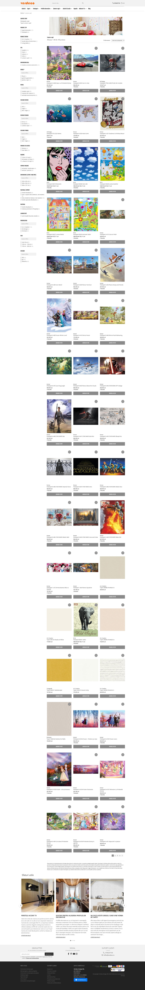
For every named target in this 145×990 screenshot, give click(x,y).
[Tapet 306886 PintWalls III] (112, 567)
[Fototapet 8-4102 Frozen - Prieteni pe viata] (85, 719)
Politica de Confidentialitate (32, 958)
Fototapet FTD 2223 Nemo (54, 133)
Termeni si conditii (51, 971)
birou (23, 122)
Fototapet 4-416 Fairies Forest (81, 335)
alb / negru (25, 110)
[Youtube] (74, 953)
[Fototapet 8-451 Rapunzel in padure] (112, 821)
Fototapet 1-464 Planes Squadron (82, 587)
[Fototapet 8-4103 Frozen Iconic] (112, 719)
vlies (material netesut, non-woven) (32, 198)
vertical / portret (26, 170)
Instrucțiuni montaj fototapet (27, 981)
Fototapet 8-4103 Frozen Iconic (108, 739)
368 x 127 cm (25, 185)
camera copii (25, 125)
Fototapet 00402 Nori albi (80, 184)
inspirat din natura (27, 93)
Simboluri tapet (24, 975)
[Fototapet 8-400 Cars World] (59, 265)
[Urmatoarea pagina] (122, 856)
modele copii (25, 91)
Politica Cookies (51, 981)
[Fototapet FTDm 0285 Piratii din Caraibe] (112, 63)
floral (23, 76)
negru (23, 108)
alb (23, 106)
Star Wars (24, 150)
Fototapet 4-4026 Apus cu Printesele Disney (59, 83)
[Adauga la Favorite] (69, 48)
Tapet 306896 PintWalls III (107, 639)
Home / (22, 13)
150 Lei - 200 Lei (26, 246)
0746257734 (109, 953)
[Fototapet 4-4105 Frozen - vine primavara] (59, 769)
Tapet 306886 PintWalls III (107, 587)
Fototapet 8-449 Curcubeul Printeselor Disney (57, 842)
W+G (48, 182)
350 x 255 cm (25, 181)
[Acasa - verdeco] (32, 3)
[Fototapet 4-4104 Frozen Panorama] (85, 769)
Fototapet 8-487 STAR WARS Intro (82, 487)
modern (24, 50)
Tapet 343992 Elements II (107, 690)
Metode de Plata (51, 977)
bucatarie (24, 123)
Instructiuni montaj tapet (26, 969)
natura (24, 54)
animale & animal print (28, 95)
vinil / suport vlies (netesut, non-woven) (33, 194)
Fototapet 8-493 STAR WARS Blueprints (111, 436)
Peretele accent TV (29, 916)
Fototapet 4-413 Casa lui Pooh (108, 234)
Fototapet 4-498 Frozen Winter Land (57, 335)
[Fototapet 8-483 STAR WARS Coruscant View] (85, 517)
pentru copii (25, 80)
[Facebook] (68, 953)
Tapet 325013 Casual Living (81, 690)
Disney (24, 148)
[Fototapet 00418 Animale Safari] (85, 214)
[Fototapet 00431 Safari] (85, 620)
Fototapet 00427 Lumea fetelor (55, 234)
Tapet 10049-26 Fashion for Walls (56, 739)
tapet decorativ (26, 30)
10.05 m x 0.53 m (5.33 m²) (29, 65)
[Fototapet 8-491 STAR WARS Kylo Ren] (85, 416)
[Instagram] (77, 953)
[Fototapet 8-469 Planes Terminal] (85, 265)
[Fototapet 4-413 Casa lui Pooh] (112, 214)
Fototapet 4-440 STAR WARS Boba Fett (110, 537)
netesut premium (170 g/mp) (30, 209)
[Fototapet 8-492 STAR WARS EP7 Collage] (112, 366)
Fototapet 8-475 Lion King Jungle (56, 386)
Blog (89, 8)
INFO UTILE (23, 965)
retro (23, 56)
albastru (24, 261)
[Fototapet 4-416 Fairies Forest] (85, 315)
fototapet (24, 32)
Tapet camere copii (25, 23)
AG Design (25, 229)
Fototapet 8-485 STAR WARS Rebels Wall (58, 537)
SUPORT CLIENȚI (52, 965)
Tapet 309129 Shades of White (55, 639)
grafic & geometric (27, 78)
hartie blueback (26, 192)
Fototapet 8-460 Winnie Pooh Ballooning (111, 335)
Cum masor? (23, 979)
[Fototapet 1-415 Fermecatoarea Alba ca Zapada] (59, 567)
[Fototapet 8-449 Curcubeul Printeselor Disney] (59, 821)
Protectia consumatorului (53, 979)
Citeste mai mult (26, 935)
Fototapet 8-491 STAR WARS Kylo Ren (83, 436)
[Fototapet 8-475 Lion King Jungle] (59, 366)
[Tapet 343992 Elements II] (112, 670)
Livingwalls (49, 688)
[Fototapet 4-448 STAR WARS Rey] (59, 416)
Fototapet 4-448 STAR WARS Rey (56, 436)
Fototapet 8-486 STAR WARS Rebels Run (111, 487)
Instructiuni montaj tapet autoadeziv (29, 973)
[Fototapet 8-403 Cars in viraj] (85, 63)
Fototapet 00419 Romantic (54, 184)
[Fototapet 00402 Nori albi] (85, 164)
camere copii (25, 58)
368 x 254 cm (25, 183)
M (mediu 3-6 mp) (27, 159)
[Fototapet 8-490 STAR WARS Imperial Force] (59, 467)
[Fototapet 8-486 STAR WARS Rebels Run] (112, 467)
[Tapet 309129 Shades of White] (59, 620)
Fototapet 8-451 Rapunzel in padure (110, 841)
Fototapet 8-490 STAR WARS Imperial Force (59, 487)
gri (22, 259)
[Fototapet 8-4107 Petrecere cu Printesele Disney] (112, 769)
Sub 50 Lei (25, 242)
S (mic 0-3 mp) (26, 157)
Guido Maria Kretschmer (29, 41)
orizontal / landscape (28, 168)
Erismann (24, 231)
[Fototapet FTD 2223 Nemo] (59, 113)
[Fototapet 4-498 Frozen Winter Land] (59, 315)
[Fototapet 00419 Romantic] (59, 164)
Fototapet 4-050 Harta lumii (81, 133)
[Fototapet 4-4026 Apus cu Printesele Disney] (59, 63)
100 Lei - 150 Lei (26, 244)
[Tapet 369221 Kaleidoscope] (59, 670)
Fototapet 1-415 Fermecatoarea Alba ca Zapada (58, 588)
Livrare (49, 975)
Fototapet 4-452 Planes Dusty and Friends (111, 285)
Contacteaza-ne (82, 979)
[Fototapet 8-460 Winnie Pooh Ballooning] (112, 315)
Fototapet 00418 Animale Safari (82, 234)
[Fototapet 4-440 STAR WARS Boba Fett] (112, 517)
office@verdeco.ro (109, 955)
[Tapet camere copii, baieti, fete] (86, 26)
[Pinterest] (71, 953)
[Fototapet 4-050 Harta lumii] (85, 113)
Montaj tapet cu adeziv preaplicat (28, 971)
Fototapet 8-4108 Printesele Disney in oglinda (83, 842)
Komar (48, 81)
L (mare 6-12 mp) (26, 161)
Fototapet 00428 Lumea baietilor (109, 184)
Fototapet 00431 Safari (79, 639)
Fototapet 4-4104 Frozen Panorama (83, 789)
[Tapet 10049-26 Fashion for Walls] (59, 719)
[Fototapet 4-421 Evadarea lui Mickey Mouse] (112, 113)
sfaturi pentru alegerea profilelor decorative (71, 916)
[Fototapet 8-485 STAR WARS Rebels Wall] (59, 517)
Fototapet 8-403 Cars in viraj (81, 83)
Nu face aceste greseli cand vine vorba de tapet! (107, 916)
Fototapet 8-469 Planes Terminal (82, 285)
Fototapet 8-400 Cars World (54, 285)
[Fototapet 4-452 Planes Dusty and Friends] (112, 265)
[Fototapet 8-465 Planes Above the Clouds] (85, 366)
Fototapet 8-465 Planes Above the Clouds (84, 386)
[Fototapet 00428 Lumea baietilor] (112, 164)
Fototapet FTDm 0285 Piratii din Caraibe (111, 83)
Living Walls (25, 43)
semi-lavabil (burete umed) (29, 216)
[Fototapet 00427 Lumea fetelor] (59, 214)
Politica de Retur (51, 973)
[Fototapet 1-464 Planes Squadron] (85, 567)
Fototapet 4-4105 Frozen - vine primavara (58, 789)
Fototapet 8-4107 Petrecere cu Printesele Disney (111, 790)
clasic (23, 52)
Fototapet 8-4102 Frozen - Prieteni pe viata (85, 739)
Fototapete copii (24, 21)
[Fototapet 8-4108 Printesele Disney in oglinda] (85, 821)
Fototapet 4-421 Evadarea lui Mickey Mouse (112, 133)
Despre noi (50, 969)
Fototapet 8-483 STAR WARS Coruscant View (85, 537)
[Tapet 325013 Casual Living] (85, 670)
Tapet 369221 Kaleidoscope (54, 690)
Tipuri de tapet (24, 977)
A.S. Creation (25, 39)
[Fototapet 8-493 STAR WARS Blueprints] (112, 416)
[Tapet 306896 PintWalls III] (112, 620)
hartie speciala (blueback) (29, 200)
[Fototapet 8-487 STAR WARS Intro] (85, 467)
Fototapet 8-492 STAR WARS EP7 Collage (111, 386)
